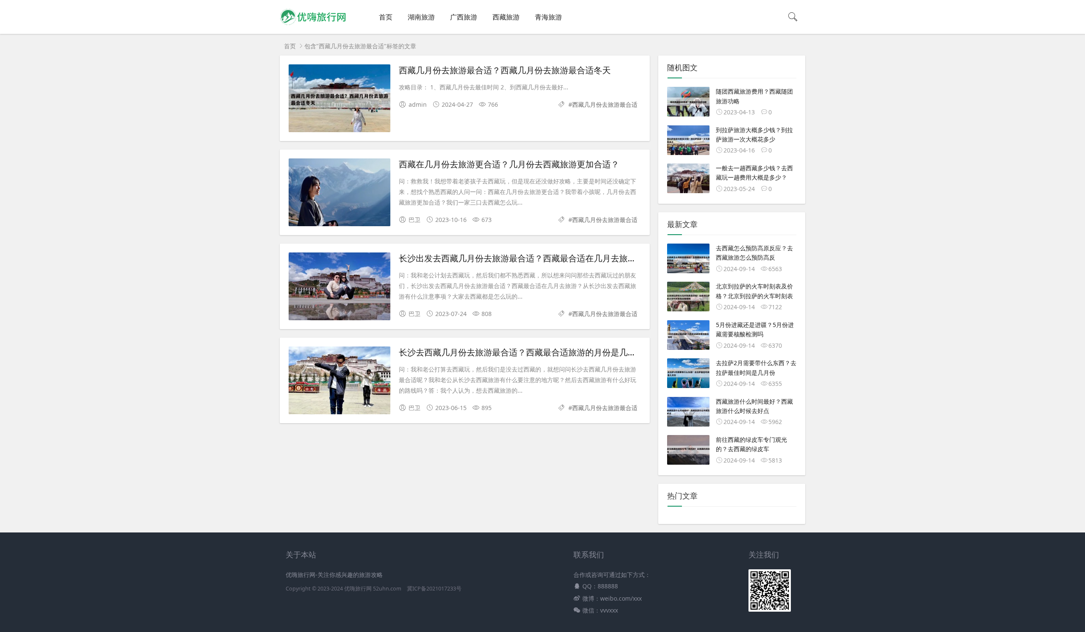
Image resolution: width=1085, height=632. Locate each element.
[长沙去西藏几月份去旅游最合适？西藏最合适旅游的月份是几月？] (339, 381)
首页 (385, 17)
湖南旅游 (421, 17)
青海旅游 (548, 17)
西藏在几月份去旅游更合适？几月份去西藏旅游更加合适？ (509, 164)
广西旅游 (463, 17)
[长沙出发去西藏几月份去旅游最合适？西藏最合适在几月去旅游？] (339, 287)
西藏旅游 (506, 17)
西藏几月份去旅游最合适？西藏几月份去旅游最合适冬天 (505, 70)
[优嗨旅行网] (313, 26)
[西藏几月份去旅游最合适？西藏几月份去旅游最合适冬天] (339, 99)
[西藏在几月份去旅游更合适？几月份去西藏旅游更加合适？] (339, 193)
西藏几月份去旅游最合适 (604, 104)
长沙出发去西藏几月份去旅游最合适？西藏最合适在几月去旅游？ (522, 258)
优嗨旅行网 (358, 588)
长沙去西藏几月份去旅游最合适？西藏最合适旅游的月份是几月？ (522, 352)
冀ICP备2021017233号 (434, 588)
